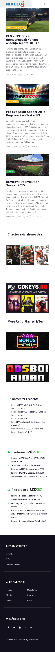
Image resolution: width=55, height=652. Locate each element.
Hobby (9, 590)
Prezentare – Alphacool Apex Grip (26, 465)
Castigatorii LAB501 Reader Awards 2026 (29, 477)
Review (10, 172)
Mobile (9, 595)
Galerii (10, 27)
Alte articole (19, 489)
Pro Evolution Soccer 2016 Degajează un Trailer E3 (26, 113)
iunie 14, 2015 (11, 147)
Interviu (9, 600)
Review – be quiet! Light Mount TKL (26, 496)
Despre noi (22, 418)
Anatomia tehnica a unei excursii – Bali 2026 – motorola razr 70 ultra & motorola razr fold (29, 513)
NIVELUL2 (10, 639)
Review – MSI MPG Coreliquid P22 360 (27, 473)
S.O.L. (8, 559)
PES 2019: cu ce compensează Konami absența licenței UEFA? (22, 39)
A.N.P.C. (9, 554)
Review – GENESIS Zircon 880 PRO (26, 499)
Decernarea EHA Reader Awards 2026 (27, 469)
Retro (29, 600)
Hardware (18, 452)
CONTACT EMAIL (13, 564)
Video (23, 27)
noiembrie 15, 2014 (13, 217)
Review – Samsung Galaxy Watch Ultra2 (28, 521)
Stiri (17, 27)
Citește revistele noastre (25, 234)
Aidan (34, 147)
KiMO (33, 74)
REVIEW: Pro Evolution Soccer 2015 (22, 183)
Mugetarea (32, 590)
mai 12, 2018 (11, 74)
